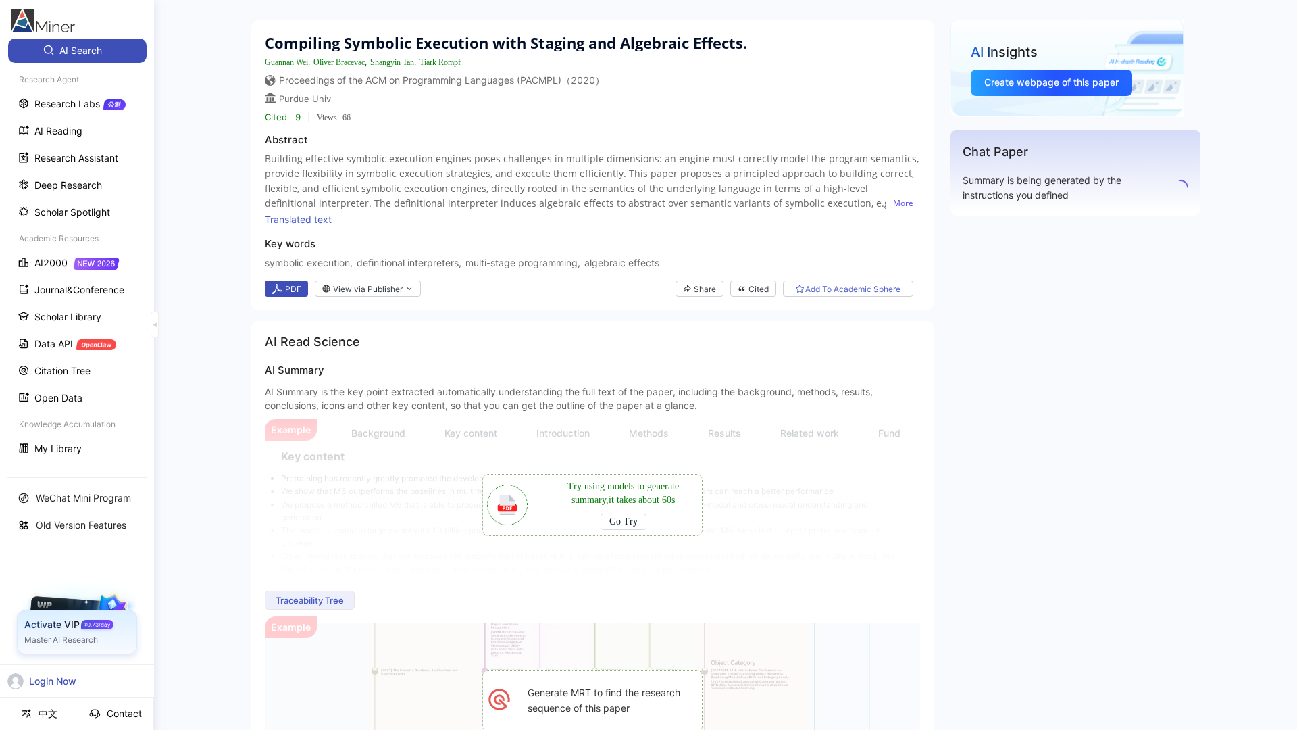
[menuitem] (77, 51)
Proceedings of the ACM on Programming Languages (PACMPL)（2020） (442, 80)
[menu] (77, 251)
